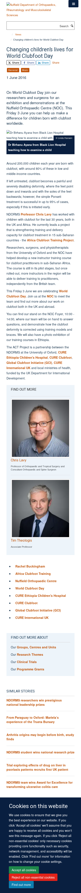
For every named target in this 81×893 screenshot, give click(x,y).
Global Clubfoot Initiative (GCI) (29, 362)
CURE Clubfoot (60, 357)
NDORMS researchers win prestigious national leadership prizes (34, 702)
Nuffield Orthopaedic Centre (36, 581)
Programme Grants (30, 669)
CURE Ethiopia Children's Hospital (40, 595)
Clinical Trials (27, 662)
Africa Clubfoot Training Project (50, 240)
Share (15, 62)
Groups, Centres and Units (36, 647)
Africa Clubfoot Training (33, 573)
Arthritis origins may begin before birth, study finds (40, 737)
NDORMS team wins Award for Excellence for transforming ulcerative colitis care (39, 784)
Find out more (21, 884)
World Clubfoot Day (29, 588)
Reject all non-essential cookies (33, 877)
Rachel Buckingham (30, 566)
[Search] (72, 25)
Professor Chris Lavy (36, 214)
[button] (73, 3)
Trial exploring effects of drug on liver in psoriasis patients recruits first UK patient (37, 767)
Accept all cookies (24, 870)
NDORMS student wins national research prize (40, 752)
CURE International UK (32, 617)
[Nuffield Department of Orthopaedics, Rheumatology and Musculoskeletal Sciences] (34, 8)
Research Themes (30, 654)
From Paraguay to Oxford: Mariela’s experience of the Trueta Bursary (32, 719)
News (18, 34)
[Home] (10, 34)
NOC (50, 296)
